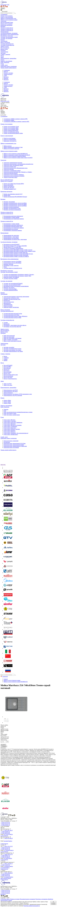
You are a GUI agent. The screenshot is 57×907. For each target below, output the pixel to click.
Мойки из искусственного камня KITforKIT (15, 156)
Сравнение (5, 676)
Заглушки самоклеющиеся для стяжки (13, 351)
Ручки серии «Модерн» (9, 419)
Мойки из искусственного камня (9, 19)
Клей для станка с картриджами (12, 414)
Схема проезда (4, 835)
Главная (6, 679)
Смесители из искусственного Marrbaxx (14, 174)
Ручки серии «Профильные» (11, 434)
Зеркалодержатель (8, 392)
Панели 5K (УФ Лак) (9, 187)
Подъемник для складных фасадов (12, 326)
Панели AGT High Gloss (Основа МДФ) (14, 183)
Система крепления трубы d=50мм (12, 317)
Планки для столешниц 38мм (11, 129)
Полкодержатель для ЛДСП (11, 390)
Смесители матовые (9, 169)
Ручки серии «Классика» (10, 427)
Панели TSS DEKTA (9, 186)
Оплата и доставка (8, 73)
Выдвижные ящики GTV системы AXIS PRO (15, 245)
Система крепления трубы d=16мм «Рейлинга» (15, 316)
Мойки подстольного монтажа (11, 148)
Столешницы (4, 14)
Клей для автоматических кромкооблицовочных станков (18, 412)
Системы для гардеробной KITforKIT (13, 283)
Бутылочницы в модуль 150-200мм (12, 261)
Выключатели (7, 303)
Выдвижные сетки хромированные (9, 34)
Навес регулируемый (9, 337)
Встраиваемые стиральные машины (13, 230)
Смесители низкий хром (10, 166)
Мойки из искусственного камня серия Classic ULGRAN (18, 157)
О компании (7, 70)
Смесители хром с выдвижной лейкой (13, 165)
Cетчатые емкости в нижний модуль (13, 268)
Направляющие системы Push (11, 238)
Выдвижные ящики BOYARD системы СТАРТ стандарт (18, 249)
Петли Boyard (7, 368)
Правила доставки (15, 899)
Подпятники (7, 442)
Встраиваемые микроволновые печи (13, 226)
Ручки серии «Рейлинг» (10, 431)
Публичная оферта (5, 899)
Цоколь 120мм (7, 401)
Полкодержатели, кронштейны (8, 58)
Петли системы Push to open (11, 374)
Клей (5, 410)
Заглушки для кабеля (9, 347)
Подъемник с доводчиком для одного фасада (15, 325)
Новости (6, 71)
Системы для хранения (6, 38)
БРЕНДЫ (3, 464)
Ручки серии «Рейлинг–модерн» (12, 429)
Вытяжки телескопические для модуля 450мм (15, 203)
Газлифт (6, 322)
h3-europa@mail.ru (8, 877)
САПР (5, 75)
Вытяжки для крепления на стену (12, 208)
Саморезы (6, 357)
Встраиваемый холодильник (11, 229)
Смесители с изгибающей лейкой (12, 170)
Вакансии (6, 79)
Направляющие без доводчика (11, 235)
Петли (2, 55)
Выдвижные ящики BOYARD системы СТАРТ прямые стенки (19, 251)
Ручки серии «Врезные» (10, 423)
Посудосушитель (5, 47)
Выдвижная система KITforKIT (12, 244)
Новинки (6, 78)
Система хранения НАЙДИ (11, 290)
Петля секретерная (8, 376)
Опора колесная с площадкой (11, 440)
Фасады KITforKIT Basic (7, 22)
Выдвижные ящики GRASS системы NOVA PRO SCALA (18, 253)
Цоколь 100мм (7, 400)
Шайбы (5, 360)
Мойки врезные (8, 146)
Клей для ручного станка (10, 413)
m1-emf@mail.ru (8, 858)
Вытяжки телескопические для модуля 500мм (15, 204)
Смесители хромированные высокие (13, 162)
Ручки (2, 63)
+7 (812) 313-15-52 (5, 822)
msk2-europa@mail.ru (6, 878)
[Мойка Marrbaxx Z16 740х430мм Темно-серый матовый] (17, 716)
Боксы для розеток (5, 42)
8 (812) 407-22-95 (5, 4)
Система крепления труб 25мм (11, 315)
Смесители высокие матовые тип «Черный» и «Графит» (18, 172)
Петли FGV (7, 370)
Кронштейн (7, 324)
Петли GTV (7, 369)
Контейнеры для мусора (7, 35)
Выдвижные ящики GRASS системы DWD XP (15, 252)
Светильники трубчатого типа (11, 298)
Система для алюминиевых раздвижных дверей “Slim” (17, 275)
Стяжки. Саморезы (5, 54)
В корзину (3, 744)
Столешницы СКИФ (9, 120)
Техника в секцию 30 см (7, 27)
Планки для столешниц (6, 15)
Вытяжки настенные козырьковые (12, 209)
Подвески (3, 50)
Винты (5, 356)
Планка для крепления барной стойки (13, 133)
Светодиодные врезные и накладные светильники (16, 296)
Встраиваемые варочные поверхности (13, 216)
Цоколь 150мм (7, 403)
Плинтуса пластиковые (9, 138)
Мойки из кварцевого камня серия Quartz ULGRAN (17, 155)
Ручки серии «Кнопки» (9, 430)
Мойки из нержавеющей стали (8, 18)
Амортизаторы (4, 51)
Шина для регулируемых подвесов (12, 341)
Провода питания (8, 306)
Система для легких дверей (10, 278)
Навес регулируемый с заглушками (12, 338)
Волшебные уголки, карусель (11, 265)
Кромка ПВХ (7, 195)
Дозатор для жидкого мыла (10, 177)
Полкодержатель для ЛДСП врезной (13, 395)
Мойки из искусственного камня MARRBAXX (16, 153)
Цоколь (2, 59)
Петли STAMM (7, 372)
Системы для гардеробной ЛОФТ (12, 284)
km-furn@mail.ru (8, 841)
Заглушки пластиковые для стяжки (12, 350)
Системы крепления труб (7, 43)
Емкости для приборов (6, 61)
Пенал (5, 266)
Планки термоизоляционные (11, 130)
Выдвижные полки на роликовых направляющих (16, 286)
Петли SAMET (7, 366)
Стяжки (5, 359)
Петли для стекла (8, 377)
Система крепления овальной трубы (13, 313)
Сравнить (4, 746)
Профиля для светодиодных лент (12, 299)
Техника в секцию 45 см (7, 29)
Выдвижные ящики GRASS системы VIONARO (16, 255)
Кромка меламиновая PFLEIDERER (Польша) (15, 196)
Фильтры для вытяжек (9, 201)
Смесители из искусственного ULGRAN (14, 176)
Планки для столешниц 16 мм (11, 126)
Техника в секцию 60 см (7, 30)
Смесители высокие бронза (10, 173)
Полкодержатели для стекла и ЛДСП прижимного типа (18, 394)
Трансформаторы (8, 304)
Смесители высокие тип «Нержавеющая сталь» (16, 168)
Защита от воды (5, 46)
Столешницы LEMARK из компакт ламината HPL (16, 121)
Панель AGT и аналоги (6, 23)
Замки (2, 57)
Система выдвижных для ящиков (9, 33)
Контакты (6, 77)
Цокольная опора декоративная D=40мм (14, 444)
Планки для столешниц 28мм (11, 128)
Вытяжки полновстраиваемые (11, 207)
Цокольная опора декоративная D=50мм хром (15, 446)
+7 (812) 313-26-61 (5, 893)
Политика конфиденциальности (31, 905)
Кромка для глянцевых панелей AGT (13, 194)
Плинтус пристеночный (7, 17)
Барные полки (4, 49)
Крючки (3, 39)
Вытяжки (3, 26)
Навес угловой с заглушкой (10, 339)
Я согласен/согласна (53, 903)
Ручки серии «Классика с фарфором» (13, 422)
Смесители (3, 21)
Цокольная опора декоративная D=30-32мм (14, 443)
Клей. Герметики (5, 62)
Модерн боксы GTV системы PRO (12, 247)
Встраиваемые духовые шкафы (11, 217)
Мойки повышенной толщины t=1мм (13, 147)
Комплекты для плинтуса (10, 141)
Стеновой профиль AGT (10, 189)
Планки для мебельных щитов (11, 131)
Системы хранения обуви (10, 288)
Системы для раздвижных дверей (9, 37)
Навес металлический (9, 335)
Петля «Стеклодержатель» (10, 378)
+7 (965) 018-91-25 (5, 825)
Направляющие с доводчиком (11, 236)
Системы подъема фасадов (7, 45)
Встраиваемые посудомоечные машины (14, 218)
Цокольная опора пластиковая (11, 447)
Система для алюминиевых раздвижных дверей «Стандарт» (19, 274)
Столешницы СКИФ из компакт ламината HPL (16, 118)
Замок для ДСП (7, 383)
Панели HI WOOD (8, 185)
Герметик (6, 409)
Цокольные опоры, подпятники (9, 66)
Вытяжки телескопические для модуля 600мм (15, 205)
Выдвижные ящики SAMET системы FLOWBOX (16, 256)
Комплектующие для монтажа (11, 307)
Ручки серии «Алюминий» (10, 426)
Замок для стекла (8, 385)
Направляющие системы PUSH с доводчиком (15, 239)
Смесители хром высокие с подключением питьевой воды (18, 164)
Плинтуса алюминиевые (10, 139)
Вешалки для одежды (9, 287)
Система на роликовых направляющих (13, 248)
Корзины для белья (8, 264)
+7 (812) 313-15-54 (5, 823)
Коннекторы (7, 300)
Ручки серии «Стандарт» (10, 421)
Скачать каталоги (8, 74)
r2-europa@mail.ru (5, 867)
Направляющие (4, 31)
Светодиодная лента (9, 302)
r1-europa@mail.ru (8, 866)
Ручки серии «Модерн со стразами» (13, 425)
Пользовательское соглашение (27, 899)
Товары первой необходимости (8, 67)
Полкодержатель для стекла (11, 391)
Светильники (4, 41)
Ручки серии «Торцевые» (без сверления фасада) (16, 433)
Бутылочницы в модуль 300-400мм (12, 262)
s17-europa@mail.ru (9, 850)
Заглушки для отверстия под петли (12, 348)
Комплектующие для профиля (11, 277)
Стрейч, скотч (4, 65)
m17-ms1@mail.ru (8, 834)
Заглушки (3, 53)
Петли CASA (7, 373)
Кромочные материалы (6, 25)
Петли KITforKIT (8, 365)
